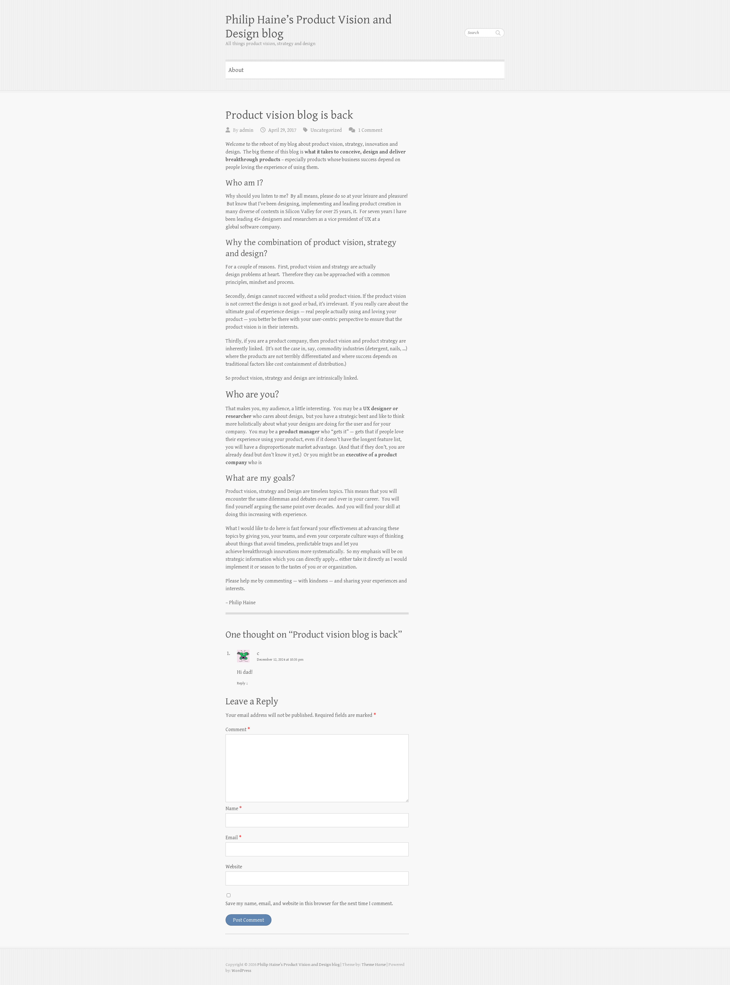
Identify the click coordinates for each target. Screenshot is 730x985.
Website (234, 867)
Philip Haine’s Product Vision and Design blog (309, 27)
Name (234, 809)
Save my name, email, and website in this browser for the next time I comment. (309, 904)
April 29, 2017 (282, 130)
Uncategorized (326, 130)
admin (247, 130)
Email (234, 838)
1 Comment (370, 130)
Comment (238, 730)
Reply (242, 683)
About (236, 70)
